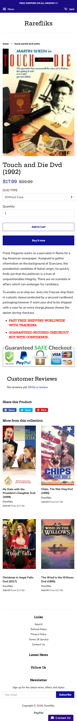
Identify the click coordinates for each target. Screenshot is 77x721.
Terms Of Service (39, 639)
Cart (71, 9)
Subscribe (65, 695)
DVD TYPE (10, 190)
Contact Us (38, 644)
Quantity (9, 206)
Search (39, 624)
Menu (10, 9)
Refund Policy (39, 629)
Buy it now (38, 240)
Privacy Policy (38, 634)
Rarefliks (39, 23)
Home (6, 43)
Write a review (38, 387)
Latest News (38, 655)
